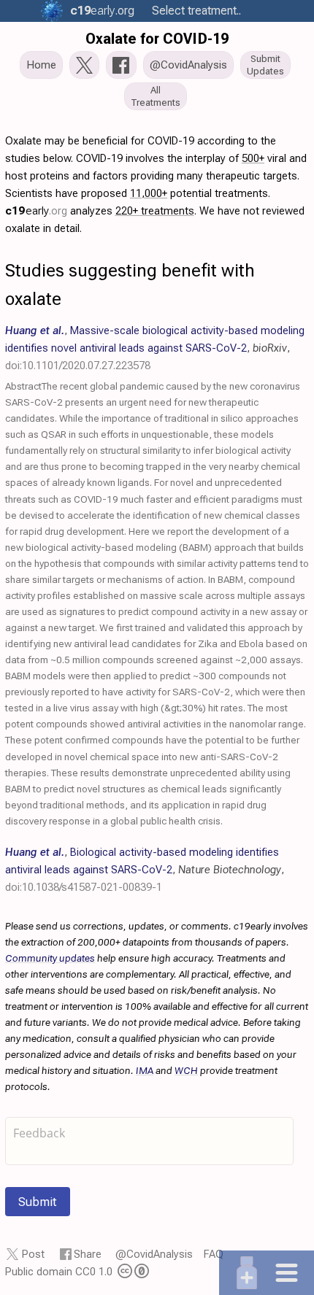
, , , (155, 348)
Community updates (50, 958)
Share (88, 1254)
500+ (253, 158)
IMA (144, 1070)
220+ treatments (154, 210)
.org (102, 11)
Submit (37, 1201)
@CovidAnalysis (154, 1254)
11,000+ (148, 193)
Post (33, 1254)
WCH (186, 1070)
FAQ (213, 1254)
